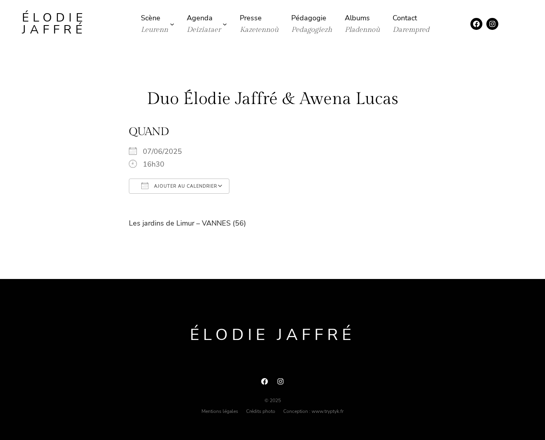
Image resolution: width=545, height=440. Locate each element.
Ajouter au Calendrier (184, 186)
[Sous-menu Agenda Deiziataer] (225, 24)
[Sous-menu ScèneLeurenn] (172, 24)
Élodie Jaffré (54, 24)
